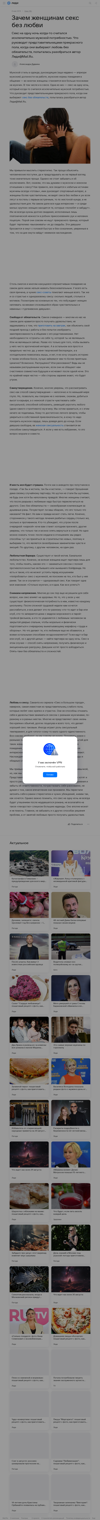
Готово (50, 775)
